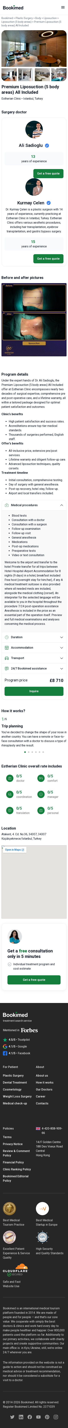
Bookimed (7, 18)
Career (40, 1096)
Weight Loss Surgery (17, 1096)
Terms (7, 1137)
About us (42, 1075)
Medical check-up (15, 1103)
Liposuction (50, 18)
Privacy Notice (13, 1144)
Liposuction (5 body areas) (16, 21)
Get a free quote (48, 173)
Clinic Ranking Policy (17, 1169)
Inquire (34, 691)
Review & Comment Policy (16, 1153)
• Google (18, 1046)
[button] (25, 752)
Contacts (42, 1103)
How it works (44, 1082)
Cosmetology (12, 1089)
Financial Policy (13, 1162)
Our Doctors (44, 1089)
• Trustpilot (19, 1039)
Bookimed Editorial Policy (15, 1178)
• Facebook (19, 1053)
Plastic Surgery (24, 18)
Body (38, 18)
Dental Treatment (15, 1082)
